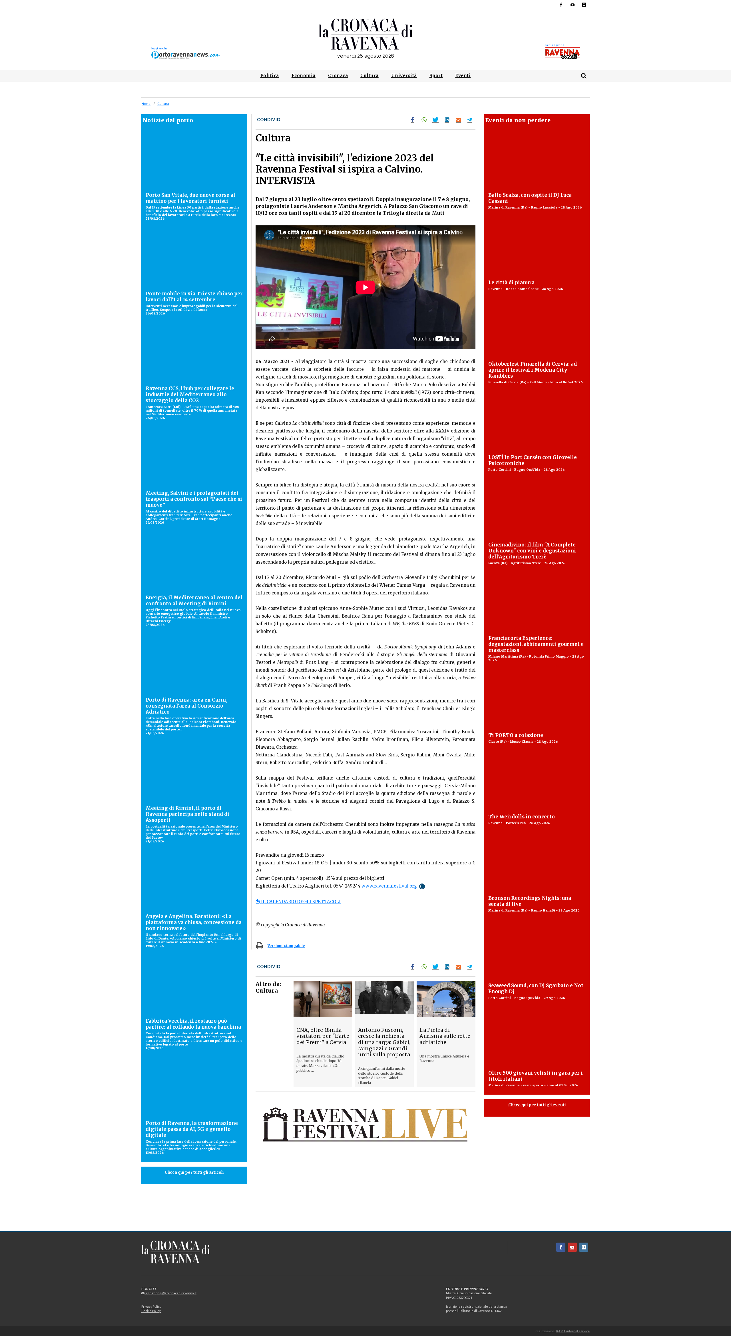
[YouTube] (572, 5)
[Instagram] (584, 5)
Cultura (163, 103)
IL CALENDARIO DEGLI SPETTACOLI (300, 901)
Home (146, 103)
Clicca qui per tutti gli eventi (537, 1104)
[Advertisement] (365, 1211)
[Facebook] (561, 5)
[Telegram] (469, 119)
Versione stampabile (286, 946)
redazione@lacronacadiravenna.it (170, 1293)
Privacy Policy (151, 1306)
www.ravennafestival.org (390, 886)
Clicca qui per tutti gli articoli (194, 1172)
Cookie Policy (151, 1311)
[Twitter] (435, 119)
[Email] (458, 119)
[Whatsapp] (424, 119)
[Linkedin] (447, 119)
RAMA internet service (573, 1331)
